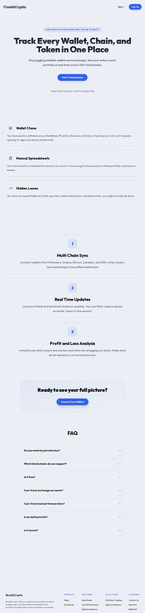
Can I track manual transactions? (44, 503)
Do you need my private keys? (42, 450)
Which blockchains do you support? (45, 463)
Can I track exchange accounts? (43, 490)
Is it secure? (31, 530)
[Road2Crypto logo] (14, 7)
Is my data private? (36, 517)
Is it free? (29, 477)
